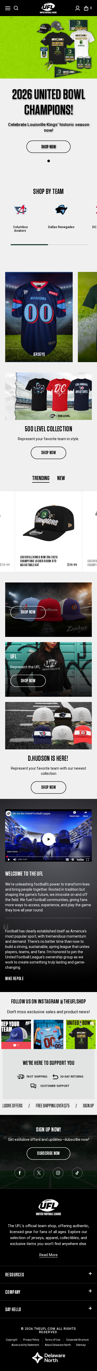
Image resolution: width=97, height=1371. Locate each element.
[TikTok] (77, 1173)
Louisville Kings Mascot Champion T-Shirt (35, 563)
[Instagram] (58, 1173)
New (61, 478)
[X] (39, 1173)
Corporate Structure (77, 1339)
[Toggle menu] (7, 7)
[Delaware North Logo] (48, 1357)
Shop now (28, 612)
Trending (40, 478)
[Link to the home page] (48, 8)
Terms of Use (52, 1339)
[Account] (77, 8)
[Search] (16, 8)
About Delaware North (58, 1345)
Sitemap (81, 1345)
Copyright (11, 1339)
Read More (48, 1255)
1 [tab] (48, 161)
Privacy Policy (31, 1339)
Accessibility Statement (25, 1345)
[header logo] (48, 1207)
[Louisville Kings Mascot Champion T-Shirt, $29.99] (48, 522)
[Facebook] (19, 1173)
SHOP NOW (48, 146)
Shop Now (48, 452)
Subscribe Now (48, 1153)
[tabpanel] (48, 87)
